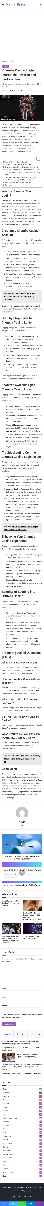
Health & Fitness (9, 1096)
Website (5, 1006)
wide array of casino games (13, 212)
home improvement (10, 1118)
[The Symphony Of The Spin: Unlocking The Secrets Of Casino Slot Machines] (11, 928)
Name (4, 989)
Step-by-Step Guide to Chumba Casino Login (21, 167)
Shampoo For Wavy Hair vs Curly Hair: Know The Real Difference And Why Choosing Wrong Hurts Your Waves (22, 1067)
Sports (5, 1169)
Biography (6, 1111)
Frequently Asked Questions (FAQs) (18, 182)
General (6, 1100)
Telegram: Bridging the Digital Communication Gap (21, 1073)
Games (12, 62)
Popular (20, 1034)
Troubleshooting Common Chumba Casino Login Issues (22, 173)
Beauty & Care (8, 1158)
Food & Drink (7, 1136)
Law (4, 1132)
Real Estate (7, 1165)
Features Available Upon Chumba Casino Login (22, 170)
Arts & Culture (8, 1172)
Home (6, 62)
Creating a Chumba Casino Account (18, 164)
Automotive (7, 1151)
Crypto (5, 1147)
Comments (35, 1034)
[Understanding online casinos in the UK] (32, 928)
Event (5, 1176)
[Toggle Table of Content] (37, 159)
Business (6, 1093)
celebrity (6, 1107)
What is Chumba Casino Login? (15, 162)
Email (4, 997)
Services (6, 1129)
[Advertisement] (22, 34)
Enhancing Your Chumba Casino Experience (21, 177)
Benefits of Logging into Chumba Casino (19, 180)
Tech (5, 1089)
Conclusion (9, 185)
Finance (6, 1122)
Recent (7, 1034)
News (5, 1161)
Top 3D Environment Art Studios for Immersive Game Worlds (10, 903)
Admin (7, 91)
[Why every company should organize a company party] (8, 1057)
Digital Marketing (9, 1154)
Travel (5, 1140)
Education (6, 1125)
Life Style (6, 1103)
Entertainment (8, 1143)
